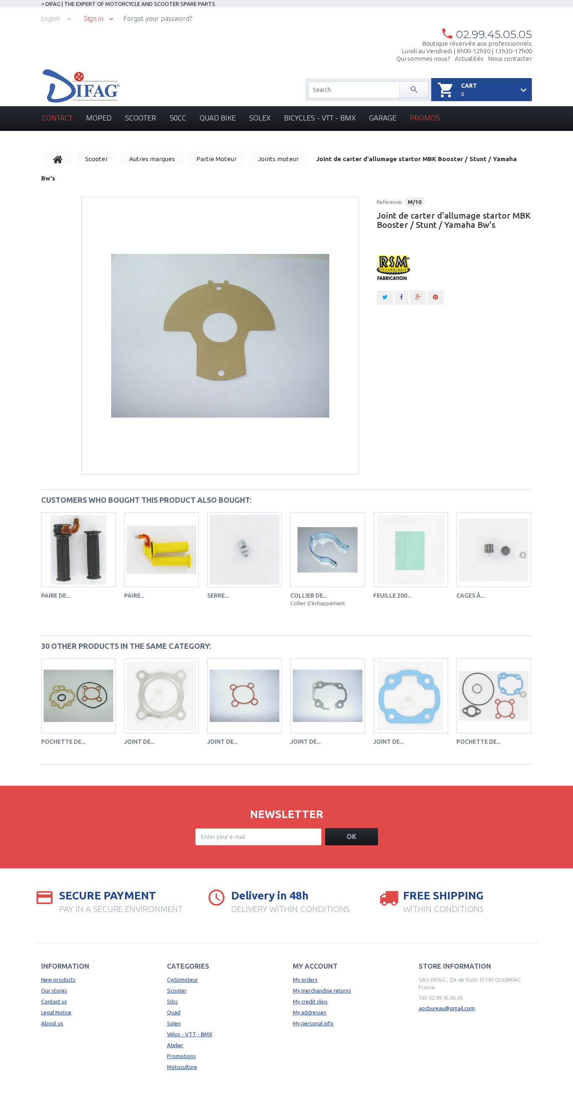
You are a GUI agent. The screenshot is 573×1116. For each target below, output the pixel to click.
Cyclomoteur (182, 980)
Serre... (218, 595)
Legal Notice (56, 1012)
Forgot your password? (157, 18)
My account (315, 966)
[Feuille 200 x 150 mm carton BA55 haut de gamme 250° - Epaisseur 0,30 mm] (410, 549)
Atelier (175, 1045)
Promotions (181, 1056)
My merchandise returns (322, 990)
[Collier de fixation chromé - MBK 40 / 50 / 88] (327, 549)
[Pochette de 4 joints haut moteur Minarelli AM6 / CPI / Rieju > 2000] (78, 696)
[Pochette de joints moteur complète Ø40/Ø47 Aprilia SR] (493, 696)
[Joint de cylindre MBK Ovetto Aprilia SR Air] (410, 696)
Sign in (93, 18)
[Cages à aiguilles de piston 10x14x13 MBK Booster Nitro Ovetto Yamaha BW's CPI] (493, 549)
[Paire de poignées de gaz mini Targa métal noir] (78, 549)
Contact (57, 117)
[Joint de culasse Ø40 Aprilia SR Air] (161, 696)
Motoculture (182, 1067)
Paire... (134, 595)
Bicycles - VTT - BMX (320, 117)
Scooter (140, 117)
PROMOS (425, 117)
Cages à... (470, 595)
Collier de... (308, 595)
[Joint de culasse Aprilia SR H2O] (244, 696)
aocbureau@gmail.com (447, 1008)
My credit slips (310, 1001)
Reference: (390, 202)
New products (58, 980)
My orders (305, 980)
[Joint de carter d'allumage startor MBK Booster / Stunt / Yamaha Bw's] (220, 335)
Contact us (54, 1001)
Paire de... (55, 595)
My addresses (309, 1012)
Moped (99, 117)
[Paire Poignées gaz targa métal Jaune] (161, 549)
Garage (382, 117)
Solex (260, 117)
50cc (177, 117)
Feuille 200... (392, 595)
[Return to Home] (58, 159)
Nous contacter (510, 58)
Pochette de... (63, 741)
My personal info (313, 1023)
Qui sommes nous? (423, 58)
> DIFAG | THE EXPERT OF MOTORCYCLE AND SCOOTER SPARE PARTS (128, 4)
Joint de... (139, 741)
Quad (173, 1012)
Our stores (54, 990)
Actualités (469, 58)
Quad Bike (218, 117)
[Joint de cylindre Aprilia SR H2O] (327, 696)
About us (52, 1023)
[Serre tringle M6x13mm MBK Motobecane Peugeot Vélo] (244, 549)
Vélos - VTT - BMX (189, 1034)
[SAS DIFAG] (80, 86)
